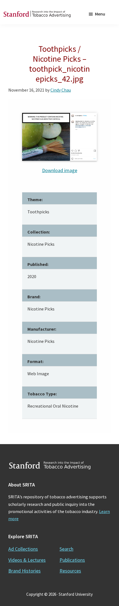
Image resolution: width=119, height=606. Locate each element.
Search (66, 549)
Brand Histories (24, 571)
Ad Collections (23, 549)
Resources (70, 571)
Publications (72, 560)
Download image (59, 170)
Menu (100, 14)
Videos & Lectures (27, 560)
